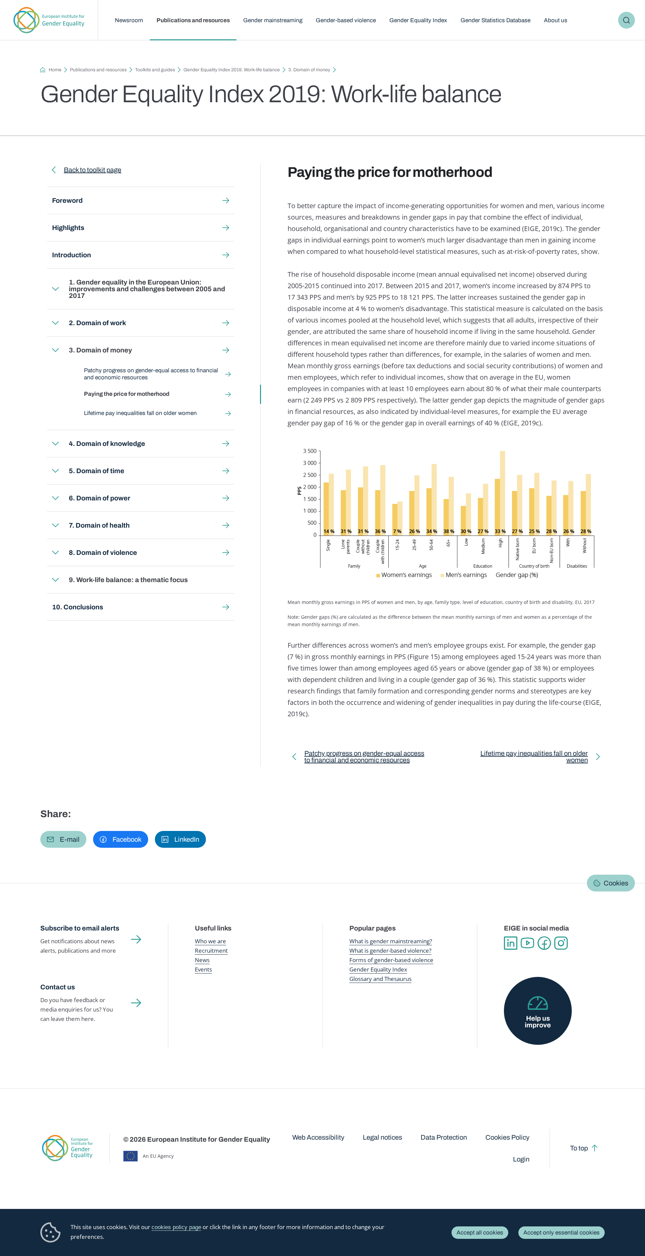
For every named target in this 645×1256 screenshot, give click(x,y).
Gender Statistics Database (495, 20)
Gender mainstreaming (272, 20)
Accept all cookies (480, 1232)
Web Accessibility (318, 1137)
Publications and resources (193, 20)
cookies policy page (176, 1227)
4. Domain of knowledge (107, 443)
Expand (55, 289)
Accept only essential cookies (561, 1232)
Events (203, 969)
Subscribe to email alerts (79, 928)
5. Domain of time (96, 470)
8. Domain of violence (103, 552)
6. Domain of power (99, 498)
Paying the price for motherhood (126, 394)
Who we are (210, 941)
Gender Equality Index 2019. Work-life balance (231, 69)
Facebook (544, 943)
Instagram (561, 943)
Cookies (616, 883)
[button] (63, 839)
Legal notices (382, 1137)
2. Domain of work (97, 323)
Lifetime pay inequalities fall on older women (140, 413)
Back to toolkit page (92, 170)
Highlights (68, 227)
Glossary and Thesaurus (380, 979)
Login (521, 1159)
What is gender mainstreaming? (390, 941)
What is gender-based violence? (390, 950)
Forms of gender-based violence (391, 960)
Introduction (71, 255)
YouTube (527, 943)
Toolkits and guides (155, 69)
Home (55, 69)
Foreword (67, 200)
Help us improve (538, 1022)
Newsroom (129, 20)
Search (626, 20)
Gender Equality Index (418, 20)
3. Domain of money (309, 69)
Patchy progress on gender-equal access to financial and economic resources (151, 374)
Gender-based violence (346, 20)
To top (579, 1148)
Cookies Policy (507, 1137)
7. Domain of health (99, 525)
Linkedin (510, 943)
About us (555, 20)
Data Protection (444, 1137)
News (202, 960)
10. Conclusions (77, 607)
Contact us (57, 987)
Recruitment (211, 950)
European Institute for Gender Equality (49, 20)
